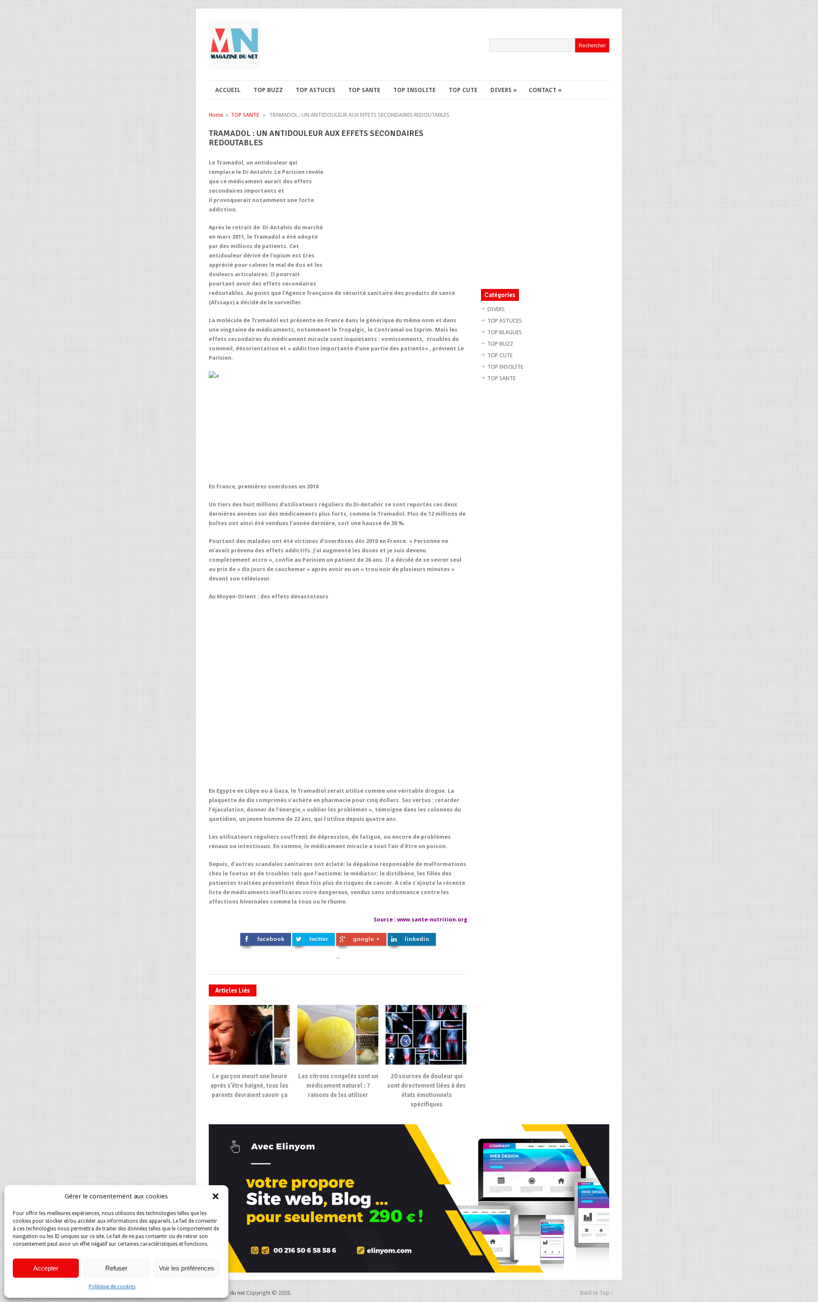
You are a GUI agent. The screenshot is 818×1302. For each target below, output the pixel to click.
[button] (215, 1196)
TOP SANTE (364, 90)
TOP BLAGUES (504, 332)
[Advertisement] (395, 217)
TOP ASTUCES (315, 90)
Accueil (228, 90)
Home (216, 115)
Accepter (45, 1268)
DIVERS (503, 90)
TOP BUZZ (268, 90)
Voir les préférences (186, 1268)
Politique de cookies (112, 1287)
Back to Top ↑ (597, 1293)
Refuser (116, 1268)
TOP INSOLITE (414, 90)
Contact (545, 90)
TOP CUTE (463, 90)
